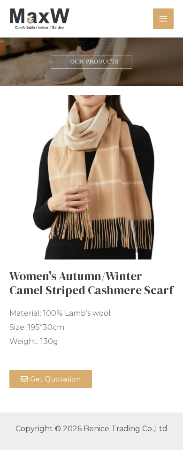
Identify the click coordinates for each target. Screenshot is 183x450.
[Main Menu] (163, 18)
